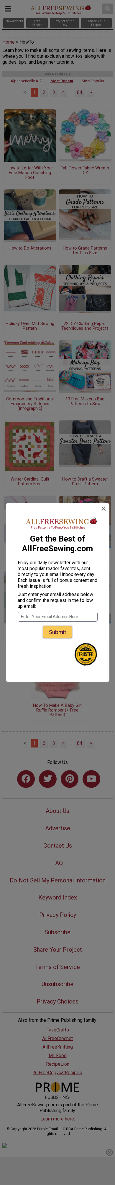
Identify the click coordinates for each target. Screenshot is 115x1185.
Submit (57, 632)
